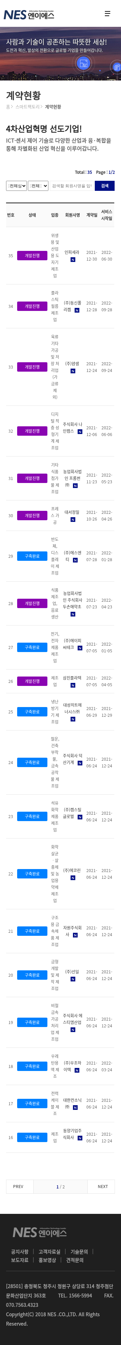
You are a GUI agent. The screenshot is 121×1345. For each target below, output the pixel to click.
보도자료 (20, 1259)
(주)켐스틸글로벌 (72, 813)
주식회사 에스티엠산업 (72, 1019)
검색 (105, 186)
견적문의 (75, 1259)
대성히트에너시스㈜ (72, 708)
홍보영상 (47, 1259)
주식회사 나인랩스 (72, 427)
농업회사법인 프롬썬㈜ (72, 478)
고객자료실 (50, 1251)
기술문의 (79, 1251)
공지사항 (20, 1251)
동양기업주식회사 (72, 1134)
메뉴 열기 (107, 13)
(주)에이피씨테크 (72, 644)
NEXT (103, 1186)
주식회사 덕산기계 (72, 759)
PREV (18, 1186)
